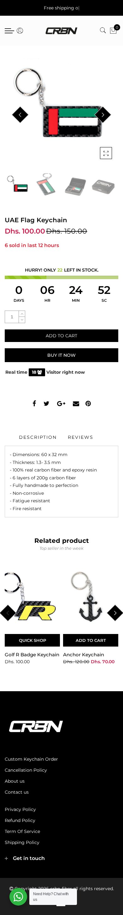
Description (38, 437)
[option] (61, 115)
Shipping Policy (22, 842)
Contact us (17, 792)
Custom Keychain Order (31, 759)
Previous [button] (20, 114)
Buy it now (61, 355)
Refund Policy (20, 820)
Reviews (80, 437)
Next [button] (102, 114)
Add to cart (91, 640)
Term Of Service (22, 831)
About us (15, 781)
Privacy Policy (20, 809)
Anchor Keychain (83, 655)
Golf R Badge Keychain (32, 655)
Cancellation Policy (26, 770)
